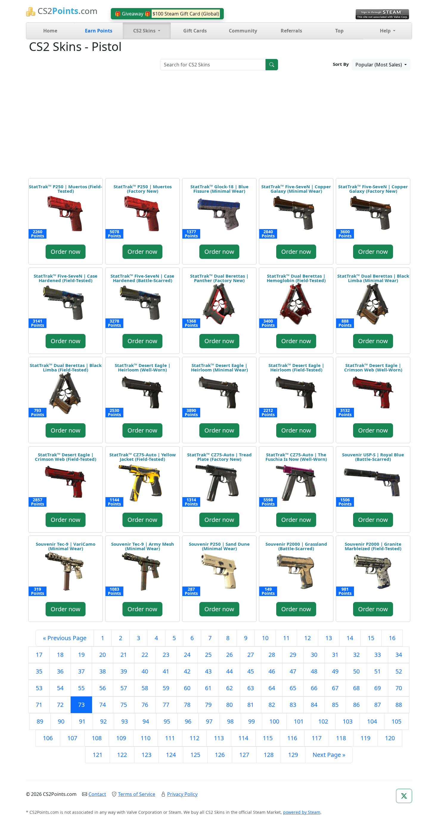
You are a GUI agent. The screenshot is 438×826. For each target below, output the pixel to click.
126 (220, 755)
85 (335, 705)
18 (60, 655)
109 (121, 738)
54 (60, 688)
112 (194, 738)
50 (356, 671)
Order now (65, 252)
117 (316, 738)
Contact (97, 794)
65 (293, 688)
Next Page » (329, 755)
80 (229, 705)
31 (335, 655)
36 (60, 671)
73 (81, 705)
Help (386, 30)
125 (195, 755)
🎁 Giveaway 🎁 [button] (167, 13)
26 (229, 655)
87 (377, 705)
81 (250, 705)
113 (219, 738)
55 (81, 688)
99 (251, 721)
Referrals (291, 30)
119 (365, 738)
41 (166, 671)
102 (323, 721)
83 (293, 705)
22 (145, 655)
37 (81, 671)
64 (271, 688)
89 (40, 721)
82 (271, 705)
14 (350, 638)
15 (371, 638)
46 (271, 671)
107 (72, 738)
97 (209, 721)
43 (208, 671)
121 (97, 755)
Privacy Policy (182, 794)
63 (250, 688)
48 (314, 671)
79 (208, 705)
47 (293, 671)
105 (396, 721)
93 (124, 721)
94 (145, 721)
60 (187, 688)
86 (356, 705)
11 (286, 638)
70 (398, 688)
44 (229, 671)
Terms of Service (136, 794)
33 (377, 655)
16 (392, 638)
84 (314, 705)
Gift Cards (195, 30)
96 (188, 721)
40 (145, 671)
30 (314, 655)
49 (335, 671)
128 (269, 755)
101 (299, 721)
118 (341, 738)
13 (328, 638)
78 (187, 705)
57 (123, 688)
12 (307, 638)
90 (61, 721)
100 (274, 721)
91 (82, 721)
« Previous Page (64, 638)
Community (243, 30)
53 (39, 688)
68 (356, 688)
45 (250, 671)
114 (243, 738)
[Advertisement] (219, 126)
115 (268, 738)
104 (372, 721)
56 (102, 688)
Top (339, 30)
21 (123, 655)
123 (146, 755)
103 (347, 721)
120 (390, 738)
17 (39, 655)
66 (314, 688)
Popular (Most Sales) (379, 64)
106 (48, 738)
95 (167, 721)
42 (187, 671)
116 (292, 738)
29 (293, 655)
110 (145, 738)
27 (250, 655)
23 (166, 655)
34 (398, 655)
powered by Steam (301, 812)
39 (123, 671)
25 (208, 655)
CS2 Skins (145, 30)
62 (229, 688)
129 (293, 755)
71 (39, 705)
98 (230, 721)
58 (145, 688)
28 (271, 655)
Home (50, 30)
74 (102, 705)
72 (60, 705)
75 (123, 705)
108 (97, 738)
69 (377, 688)
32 (356, 655)
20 (102, 655)
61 (208, 688)
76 (145, 705)
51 (377, 671)
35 (39, 671)
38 (102, 671)
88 (398, 705)
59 (166, 688)
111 (170, 738)
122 (122, 755)
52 (398, 671)
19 (81, 655)
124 (171, 755)
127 (244, 755)
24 (187, 655)
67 (335, 688)
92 (103, 721)
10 (265, 638)
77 (166, 705)
